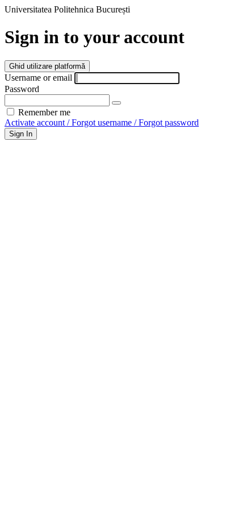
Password (22, 89)
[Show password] (116, 103)
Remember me (43, 112)
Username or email (38, 77)
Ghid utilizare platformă (47, 66)
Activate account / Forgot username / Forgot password (102, 122)
